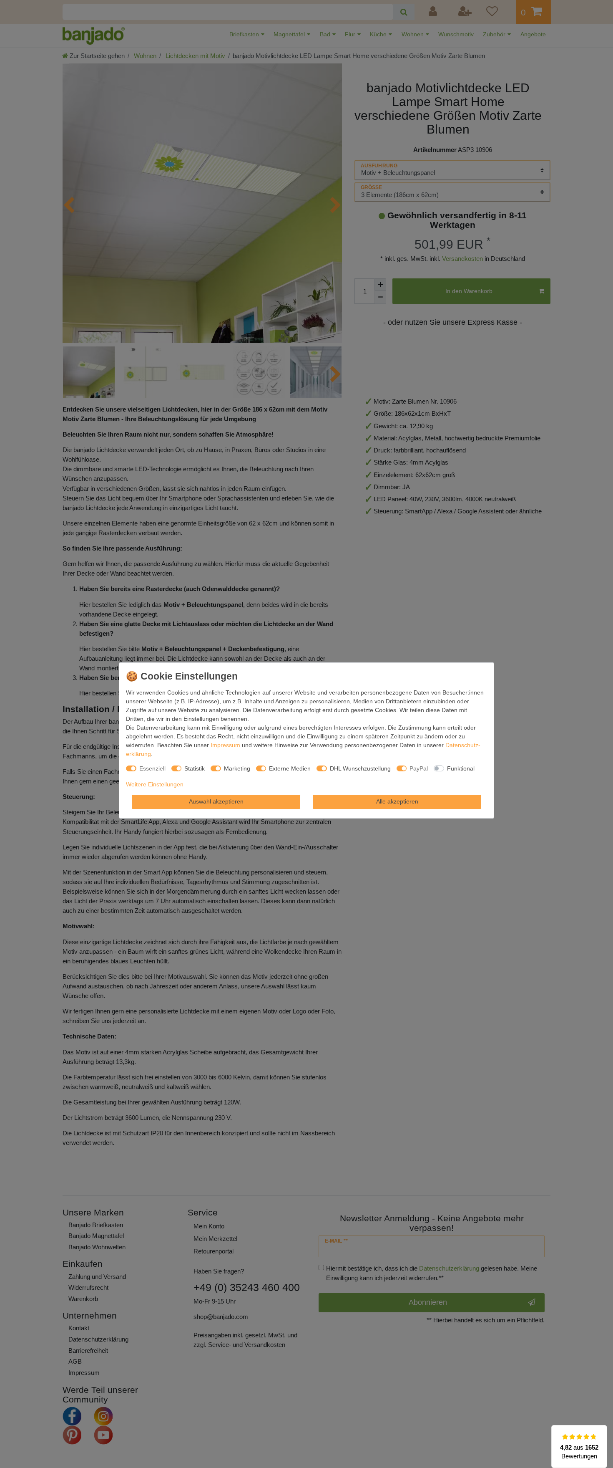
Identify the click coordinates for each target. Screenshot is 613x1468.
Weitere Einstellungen (154, 784)
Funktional (461, 768)
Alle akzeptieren (397, 801)
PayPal (419, 768)
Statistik (194, 768)
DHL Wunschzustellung (360, 768)
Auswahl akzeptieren (216, 801)
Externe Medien (290, 768)
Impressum (225, 745)
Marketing (237, 768)
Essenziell (152, 768)
